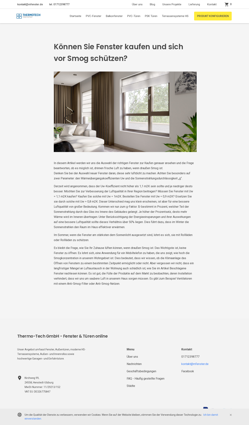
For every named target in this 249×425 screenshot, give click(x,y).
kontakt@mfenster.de (30, 4)
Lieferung (194, 4)
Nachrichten (134, 364)
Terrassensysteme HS (175, 16)
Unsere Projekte (171, 4)
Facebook (187, 371)
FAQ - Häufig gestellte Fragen (145, 378)
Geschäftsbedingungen (141, 371)
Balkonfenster (114, 16)
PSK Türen (151, 16)
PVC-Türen (133, 16)
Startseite (75, 16)
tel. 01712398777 (59, 4)
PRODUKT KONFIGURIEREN (213, 16)
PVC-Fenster (93, 16)
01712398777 (190, 356)
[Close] (230, 415)
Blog (152, 4)
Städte (131, 386)
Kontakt (212, 4)
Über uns (137, 4)
